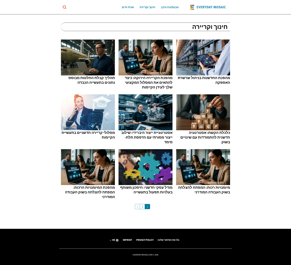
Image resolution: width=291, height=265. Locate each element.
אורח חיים (128, 7)
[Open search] (64, 7)
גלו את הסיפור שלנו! (168, 239)
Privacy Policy (145, 239)
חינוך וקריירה (147, 7)
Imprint (127, 239)
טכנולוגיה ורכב (170, 7)
